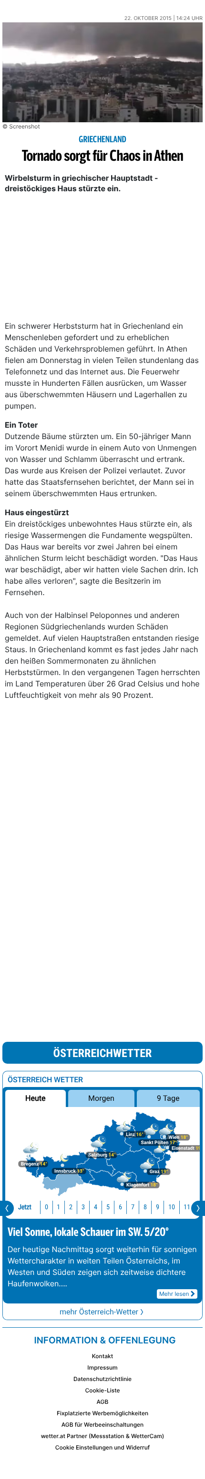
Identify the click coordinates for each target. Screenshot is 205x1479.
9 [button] (157, 1207)
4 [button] (95, 1207)
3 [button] (83, 1207)
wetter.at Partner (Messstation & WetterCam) (102, 1436)
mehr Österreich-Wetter (99, 1311)
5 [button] (108, 1207)
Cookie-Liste (102, 1390)
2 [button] (70, 1207)
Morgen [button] (101, 1098)
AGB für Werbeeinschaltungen (103, 1424)
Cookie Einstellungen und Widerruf (102, 1447)
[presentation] (7, 1208)
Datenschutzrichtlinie (102, 1378)
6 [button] (120, 1207)
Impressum (102, 1367)
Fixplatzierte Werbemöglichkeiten (102, 1413)
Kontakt (102, 1356)
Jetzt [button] (24, 1207)
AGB (103, 1401)
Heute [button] (35, 1098)
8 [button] (145, 1207)
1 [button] (58, 1207)
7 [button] (132, 1207)
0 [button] (46, 1207)
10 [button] (171, 1207)
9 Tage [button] (168, 1098)
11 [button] (187, 1207)
